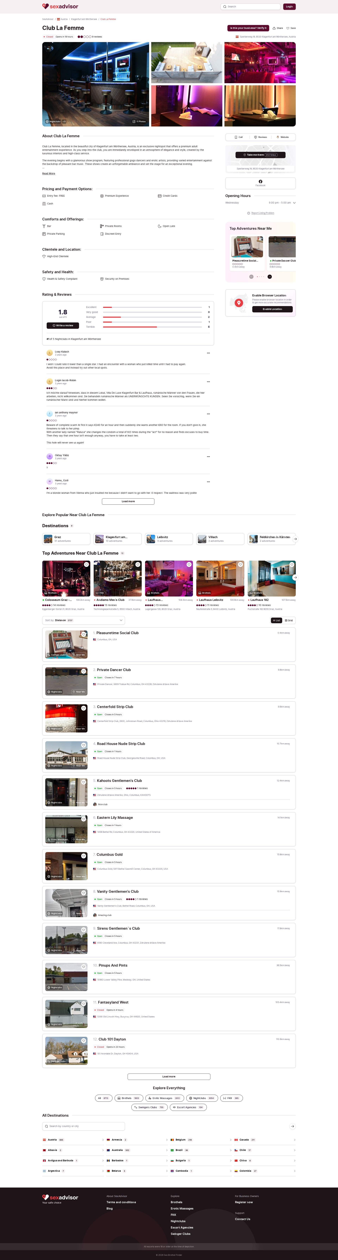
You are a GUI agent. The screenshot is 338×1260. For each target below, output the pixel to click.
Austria (64, 19)
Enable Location (272, 309)
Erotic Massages (182, 1209)
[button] (257, 276)
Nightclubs (178, 1221)
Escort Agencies (182, 1228)
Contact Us (242, 1219)
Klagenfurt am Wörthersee (84, 19)
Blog (110, 1209)
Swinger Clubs (180, 1234)
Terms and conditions (121, 1202)
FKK (173, 1215)
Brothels (176, 1202)
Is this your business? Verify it (248, 28)
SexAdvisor (48, 19)
